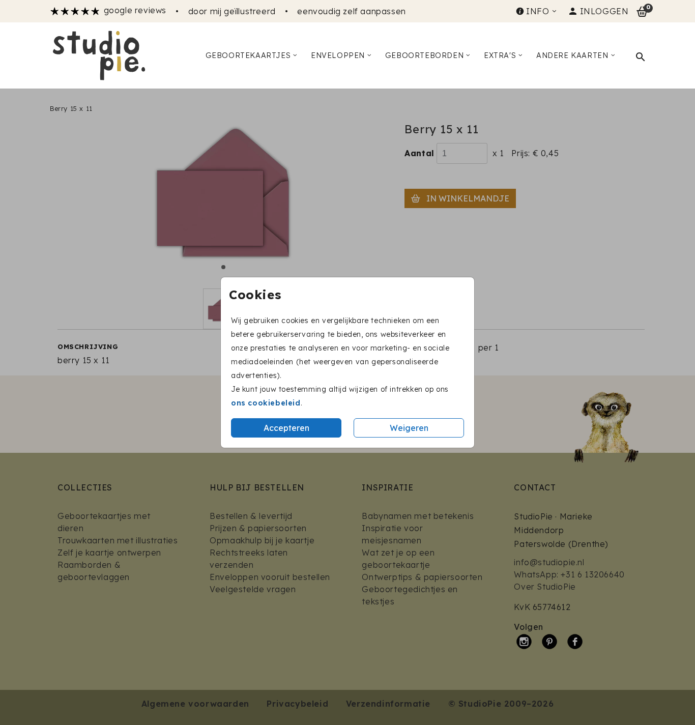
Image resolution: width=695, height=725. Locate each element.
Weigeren (409, 428)
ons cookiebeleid (266, 403)
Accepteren (286, 428)
